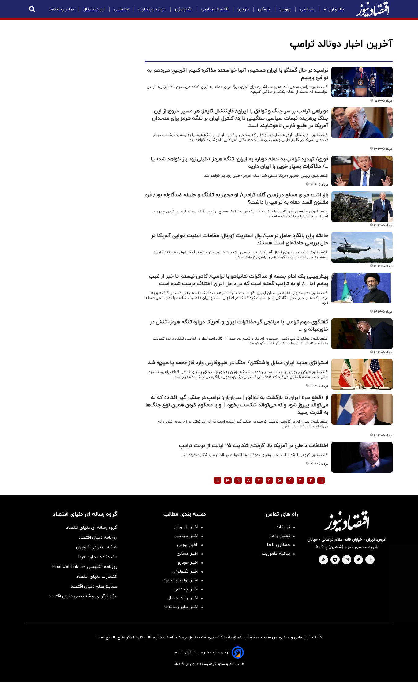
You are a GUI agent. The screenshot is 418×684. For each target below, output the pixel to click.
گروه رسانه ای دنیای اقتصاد (91, 528)
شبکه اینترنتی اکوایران (96, 547)
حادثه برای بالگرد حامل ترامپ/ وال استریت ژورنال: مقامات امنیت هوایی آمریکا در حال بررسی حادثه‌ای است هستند (239, 239)
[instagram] (347, 560)
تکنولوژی (183, 9)
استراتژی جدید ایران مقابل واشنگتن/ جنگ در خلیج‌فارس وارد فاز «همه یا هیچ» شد (238, 362)
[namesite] (373, 9)
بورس (285, 9)
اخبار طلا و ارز (186, 527)
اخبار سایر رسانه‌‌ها (181, 607)
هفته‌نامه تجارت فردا (97, 557)
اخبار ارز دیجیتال (182, 598)
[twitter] (358, 560)
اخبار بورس (187, 545)
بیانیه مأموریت (276, 554)
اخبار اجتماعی (186, 589)
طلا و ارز (336, 9)
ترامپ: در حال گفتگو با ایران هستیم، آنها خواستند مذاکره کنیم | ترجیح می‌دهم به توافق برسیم (237, 74)
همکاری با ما (278, 545)
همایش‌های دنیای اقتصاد (94, 586)
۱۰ (227, 480)
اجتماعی (121, 9)
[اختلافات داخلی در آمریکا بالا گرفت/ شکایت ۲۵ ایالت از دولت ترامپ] (362, 457)
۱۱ (217, 480)
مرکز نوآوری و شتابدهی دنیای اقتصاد (83, 596)
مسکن (264, 9)
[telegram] (335, 560)
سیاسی (307, 9)
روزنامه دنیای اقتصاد (98, 537)
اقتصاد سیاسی (215, 9)
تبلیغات (283, 527)
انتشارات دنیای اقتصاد (96, 577)
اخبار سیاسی (186, 536)
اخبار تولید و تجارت (180, 580)
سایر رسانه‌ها (62, 9)
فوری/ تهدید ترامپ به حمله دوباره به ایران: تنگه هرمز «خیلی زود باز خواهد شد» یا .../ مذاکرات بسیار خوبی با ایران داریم (239, 163)
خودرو (243, 9)
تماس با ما (280, 536)
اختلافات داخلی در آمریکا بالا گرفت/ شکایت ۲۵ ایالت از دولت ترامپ (253, 445)
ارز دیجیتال (94, 9)
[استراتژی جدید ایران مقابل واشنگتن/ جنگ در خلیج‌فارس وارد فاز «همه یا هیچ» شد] (362, 374)
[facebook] (371, 560)
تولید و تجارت (152, 9)
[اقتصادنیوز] (347, 521)
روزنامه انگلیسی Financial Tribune (84, 567)
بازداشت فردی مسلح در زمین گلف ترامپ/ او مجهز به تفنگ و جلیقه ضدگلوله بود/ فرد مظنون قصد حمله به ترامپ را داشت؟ (236, 198)
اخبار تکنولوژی (185, 571)
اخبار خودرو (188, 563)
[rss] (323, 560)
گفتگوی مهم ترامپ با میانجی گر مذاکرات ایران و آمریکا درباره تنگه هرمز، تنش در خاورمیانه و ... (239, 325)
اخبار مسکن (187, 554)
